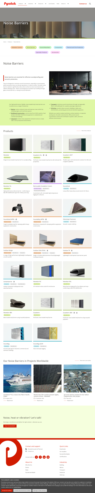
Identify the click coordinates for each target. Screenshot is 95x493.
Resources (40, 3)
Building (62, 465)
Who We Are (28, 465)
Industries (30, 3)
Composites (58, 47)
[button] (25, 3)
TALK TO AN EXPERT (10, 426)
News (58, 3)
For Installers (63, 451)
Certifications (63, 456)
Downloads (63, 449)
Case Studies (52, 3)
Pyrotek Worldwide (65, 454)
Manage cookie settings (39, 490)
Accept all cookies (6, 490)
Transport (54, 104)
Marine (13, 109)
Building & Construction (17, 113)
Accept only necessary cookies (22, 490)
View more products (86, 130)
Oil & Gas (53, 108)
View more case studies (85, 360)
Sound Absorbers (45, 47)
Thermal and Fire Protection (75, 47)
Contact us (31, 451)
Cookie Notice (17, 487)
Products (21, 3)
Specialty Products (41, 52)
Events (27, 467)
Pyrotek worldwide (30, 472)
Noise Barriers (31, 47)
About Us (63, 3)
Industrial (14, 119)
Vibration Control (17, 47)
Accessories (55, 52)
